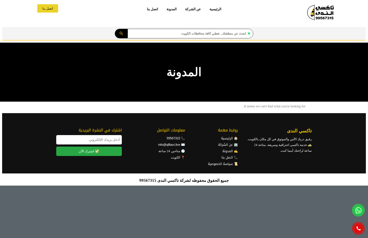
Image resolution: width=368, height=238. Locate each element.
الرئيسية (215, 9)
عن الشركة (193, 9)
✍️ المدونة (230, 151)
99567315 (173, 138)
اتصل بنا (152, 9)
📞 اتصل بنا (229, 157)
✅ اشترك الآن (89, 151)
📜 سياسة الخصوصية (223, 164)
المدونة (172, 9)
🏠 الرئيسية (229, 138)
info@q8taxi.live (169, 145)
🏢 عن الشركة (228, 145)
